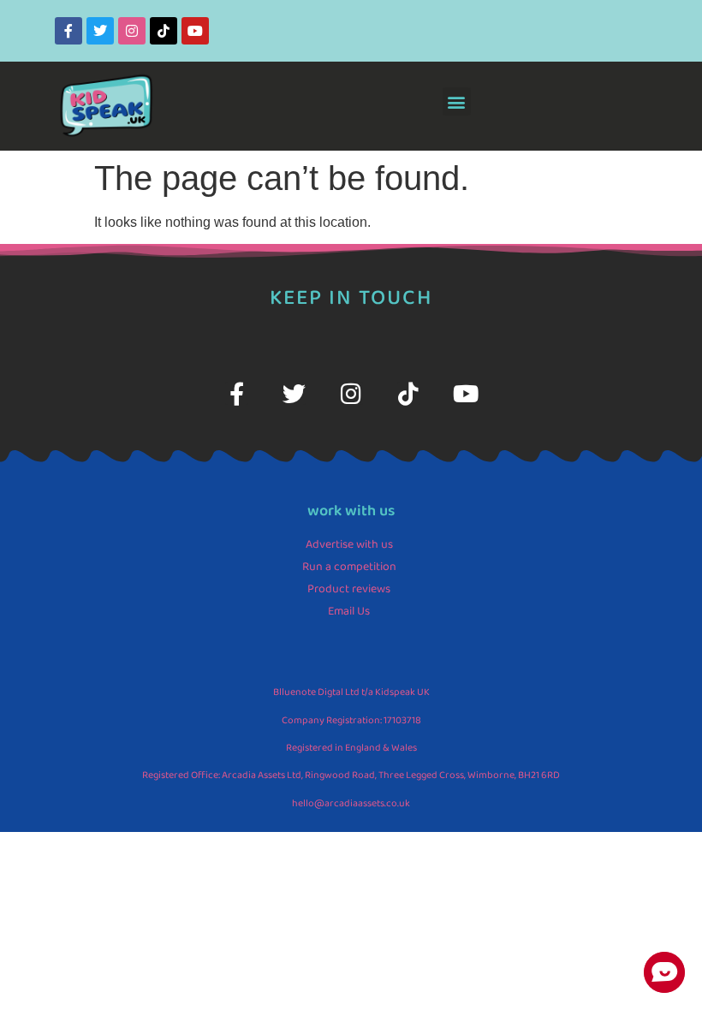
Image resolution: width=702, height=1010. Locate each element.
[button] (457, 101)
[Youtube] (195, 31)
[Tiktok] (163, 31)
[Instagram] (132, 31)
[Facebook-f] (68, 31)
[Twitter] (100, 31)
